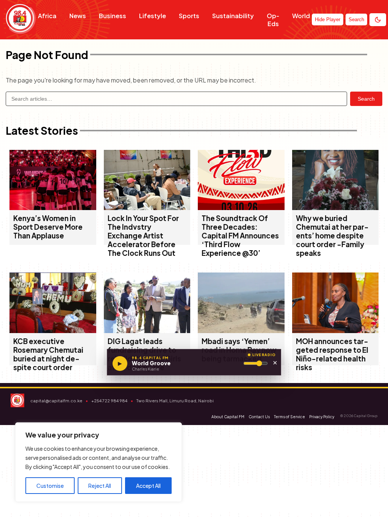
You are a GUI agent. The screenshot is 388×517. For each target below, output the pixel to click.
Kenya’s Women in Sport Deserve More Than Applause (48, 227)
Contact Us (259, 416)
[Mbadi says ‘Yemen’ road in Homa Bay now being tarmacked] (241, 331)
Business (112, 16)
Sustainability (233, 16)
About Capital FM (227, 416)
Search (366, 99)
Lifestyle (152, 16)
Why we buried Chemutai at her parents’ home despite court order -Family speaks (332, 235)
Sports (189, 16)
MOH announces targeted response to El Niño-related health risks (332, 354)
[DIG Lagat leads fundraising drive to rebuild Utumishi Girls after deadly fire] (147, 331)
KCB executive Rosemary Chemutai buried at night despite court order (48, 354)
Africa (47, 16)
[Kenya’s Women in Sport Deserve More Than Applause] (52, 208)
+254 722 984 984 (109, 400)
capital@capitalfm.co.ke (56, 400)
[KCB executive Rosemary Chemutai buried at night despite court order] (52, 331)
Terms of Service (289, 416)
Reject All (99, 485)
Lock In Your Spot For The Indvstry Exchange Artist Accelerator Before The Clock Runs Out (143, 235)
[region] (98, 462)
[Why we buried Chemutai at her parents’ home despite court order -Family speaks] (335, 208)
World (301, 16)
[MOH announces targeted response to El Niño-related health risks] (335, 331)
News (77, 16)
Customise (50, 485)
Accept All (148, 485)
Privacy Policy (321, 416)
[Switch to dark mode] (377, 19)
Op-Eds (273, 20)
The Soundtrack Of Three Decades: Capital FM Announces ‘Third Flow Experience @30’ (240, 235)
